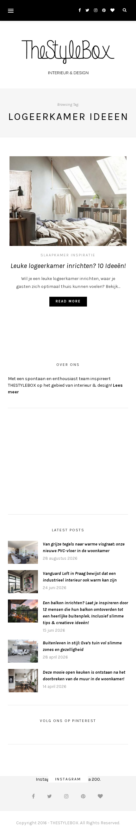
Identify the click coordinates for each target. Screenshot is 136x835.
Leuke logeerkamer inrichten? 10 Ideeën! (68, 266)
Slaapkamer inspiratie (68, 255)
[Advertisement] (55, 460)
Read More (68, 301)
